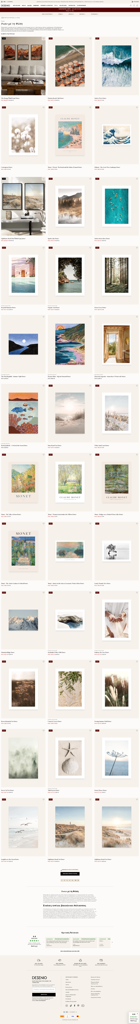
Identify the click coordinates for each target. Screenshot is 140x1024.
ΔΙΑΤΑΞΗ (71, 14)
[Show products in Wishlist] (134, 5)
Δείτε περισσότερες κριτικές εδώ (70, 951)
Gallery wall (63, 5)
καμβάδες (36, 5)
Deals (56, 5)
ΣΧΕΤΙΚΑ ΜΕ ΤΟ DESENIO (72, 977)
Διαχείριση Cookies (96, 997)
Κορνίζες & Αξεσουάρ (47, 5)
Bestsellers (16, 5)
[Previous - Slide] (43, 942)
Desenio (74, 1019)
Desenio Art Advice (95, 977)
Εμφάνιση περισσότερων (70, 873)
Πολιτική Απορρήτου (41, 1000)
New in (24, 5)
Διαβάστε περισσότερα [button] (8, 33)
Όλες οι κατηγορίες (47, 14)
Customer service (95, 979)
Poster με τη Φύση (15, 17)
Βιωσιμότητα (69, 987)
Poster (29, 5)
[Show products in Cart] (137, 5)
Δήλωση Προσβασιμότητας (72, 989)
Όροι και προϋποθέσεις (97, 986)
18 (75, 880)
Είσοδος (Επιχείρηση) (71, 1001)
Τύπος (67, 979)
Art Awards (68, 999)
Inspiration (72, 5)
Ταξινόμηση (94, 14)
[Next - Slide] (112, 942)
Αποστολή (44, 994)
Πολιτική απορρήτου (96, 991)
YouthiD (67, 992)
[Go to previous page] (62, 880)
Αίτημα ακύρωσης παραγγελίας (95, 994)
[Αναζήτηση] (130, 6)
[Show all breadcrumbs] (2, 17)
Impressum (68, 982)
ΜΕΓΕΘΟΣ (82, 14)
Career (67, 984)
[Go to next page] (78, 880)
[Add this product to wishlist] (44, 38)
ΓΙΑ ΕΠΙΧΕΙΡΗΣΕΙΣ (81, 5)
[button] (134, 1017)
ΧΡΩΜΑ (60, 14)
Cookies (93, 988)
